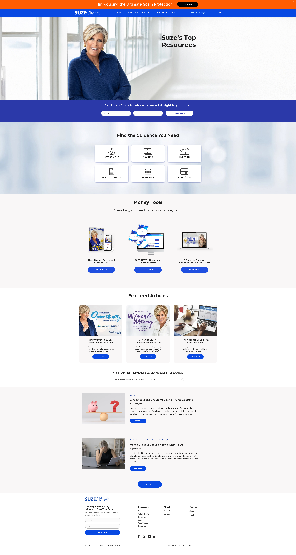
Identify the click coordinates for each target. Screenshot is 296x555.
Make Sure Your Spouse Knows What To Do (156, 444)
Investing (142, 517)
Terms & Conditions (186, 545)
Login (192, 515)
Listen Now (148, 356)
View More (150, 484)
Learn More (187, 4)
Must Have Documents (152, 440)
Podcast (193, 507)
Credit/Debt (143, 523)
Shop (191, 511)
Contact (167, 514)
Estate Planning (136, 440)
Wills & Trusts (167, 440)
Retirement (143, 511)
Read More (100, 356)
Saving (132, 395)
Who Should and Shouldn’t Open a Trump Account (161, 399)
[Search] (182, 379)
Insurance (142, 526)
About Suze (168, 511)
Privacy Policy (170, 545)
